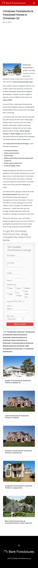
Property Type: (11, 285)
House (11, 288)
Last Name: (10, 263)
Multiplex (27, 288)
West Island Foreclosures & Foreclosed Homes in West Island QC (18, 522)
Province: (10, 301)
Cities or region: (9, 307)
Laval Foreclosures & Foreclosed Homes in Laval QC (17, 417)
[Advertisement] (19, 43)
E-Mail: (9, 273)
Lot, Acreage (19, 294)
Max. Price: (10, 316)
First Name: (10, 255)
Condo (18, 288)
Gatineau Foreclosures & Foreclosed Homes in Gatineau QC (18, 452)
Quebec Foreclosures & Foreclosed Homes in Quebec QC (17, 381)
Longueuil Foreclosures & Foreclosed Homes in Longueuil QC (18, 487)
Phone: (9, 280)
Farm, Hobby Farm (26, 294)
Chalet (11, 294)
